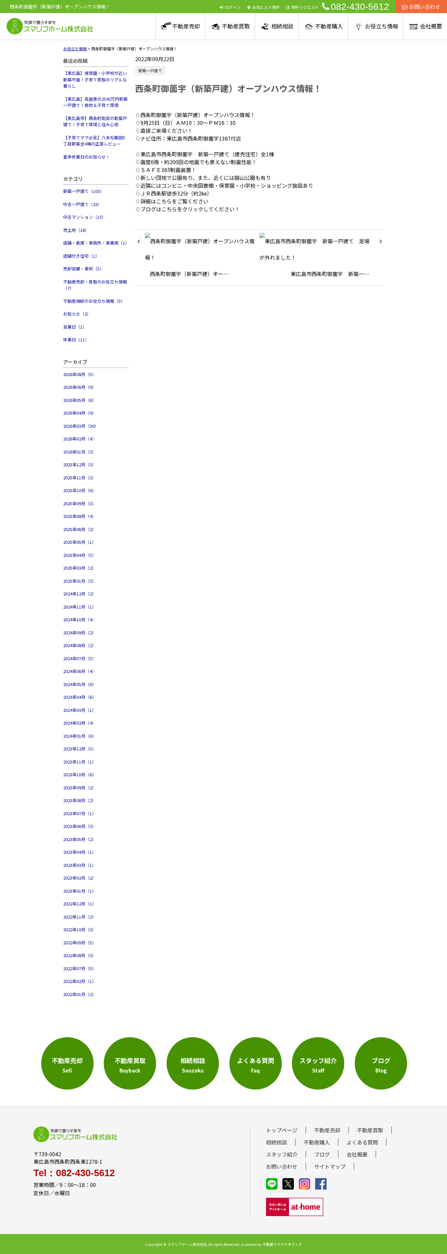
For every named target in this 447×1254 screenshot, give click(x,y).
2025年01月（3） (79, 581)
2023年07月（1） (79, 813)
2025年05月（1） (79, 542)
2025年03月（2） (79, 568)
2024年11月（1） (79, 607)
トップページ (281, 1130)
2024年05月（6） (79, 684)
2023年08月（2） (79, 800)
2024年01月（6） (79, 736)
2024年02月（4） (79, 723)
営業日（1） (75, 327)
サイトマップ (330, 1166)
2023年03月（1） (79, 865)
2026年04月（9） (79, 413)
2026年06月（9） (79, 387)
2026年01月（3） (79, 452)
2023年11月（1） (79, 762)
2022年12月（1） (79, 904)
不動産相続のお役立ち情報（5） (94, 301)
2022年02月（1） (79, 981)
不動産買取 (236, 26)
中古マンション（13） (84, 217)
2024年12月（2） (79, 594)
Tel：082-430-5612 (74, 1173)
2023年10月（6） (79, 774)
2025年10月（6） (79, 490)
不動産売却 (186, 26)
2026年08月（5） (79, 374)
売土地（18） (76, 230)
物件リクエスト (305, 7)
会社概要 (431, 26)
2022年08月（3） (79, 955)
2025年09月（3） (79, 503)
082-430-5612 (360, 7)
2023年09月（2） (79, 787)
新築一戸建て (150, 70)
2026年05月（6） (79, 400)
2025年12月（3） (79, 464)
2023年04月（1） (79, 852)
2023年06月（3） (79, 826)
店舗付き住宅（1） (81, 256)
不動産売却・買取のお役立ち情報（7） (95, 285)
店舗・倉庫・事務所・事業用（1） (96, 243)
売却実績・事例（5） (83, 269)
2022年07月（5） (79, 968)
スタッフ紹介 (281, 1154)
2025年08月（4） (79, 516)
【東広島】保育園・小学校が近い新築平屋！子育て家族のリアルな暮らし (95, 79)
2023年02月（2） (79, 878)
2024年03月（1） (79, 710)
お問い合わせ (424, 6)
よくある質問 (362, 1142)
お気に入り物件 (266, 7)
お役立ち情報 (381, 26)
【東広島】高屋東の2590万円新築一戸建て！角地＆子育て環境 (95, 102)
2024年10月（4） (79, 619)
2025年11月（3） (79, 477)
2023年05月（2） (79, 839)
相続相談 (282, 26)
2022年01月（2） (79, 994)
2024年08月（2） (79, 645)
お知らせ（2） (77, 314)
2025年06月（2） (79, 529)
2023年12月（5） (79, 749)
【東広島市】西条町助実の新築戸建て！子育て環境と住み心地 (95, 121)
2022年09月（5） (79, 942)
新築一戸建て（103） (83, 191)
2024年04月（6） (79, 697)
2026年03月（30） (80, 426)
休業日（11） (76, 339)
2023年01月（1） (79, 891)
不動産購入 (329, 26)
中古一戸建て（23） (82, 204)
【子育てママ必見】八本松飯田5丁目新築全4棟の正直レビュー (94, 140)
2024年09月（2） (79, 632)
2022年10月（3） (79, 929)
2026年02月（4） (79, 439)
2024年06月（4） (79, 671)
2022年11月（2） (79, 917)
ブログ (322, 1154)
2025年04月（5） (79, 555)
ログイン (233, 7)
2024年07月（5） (79, 658)
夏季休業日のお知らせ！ (86, 157)
